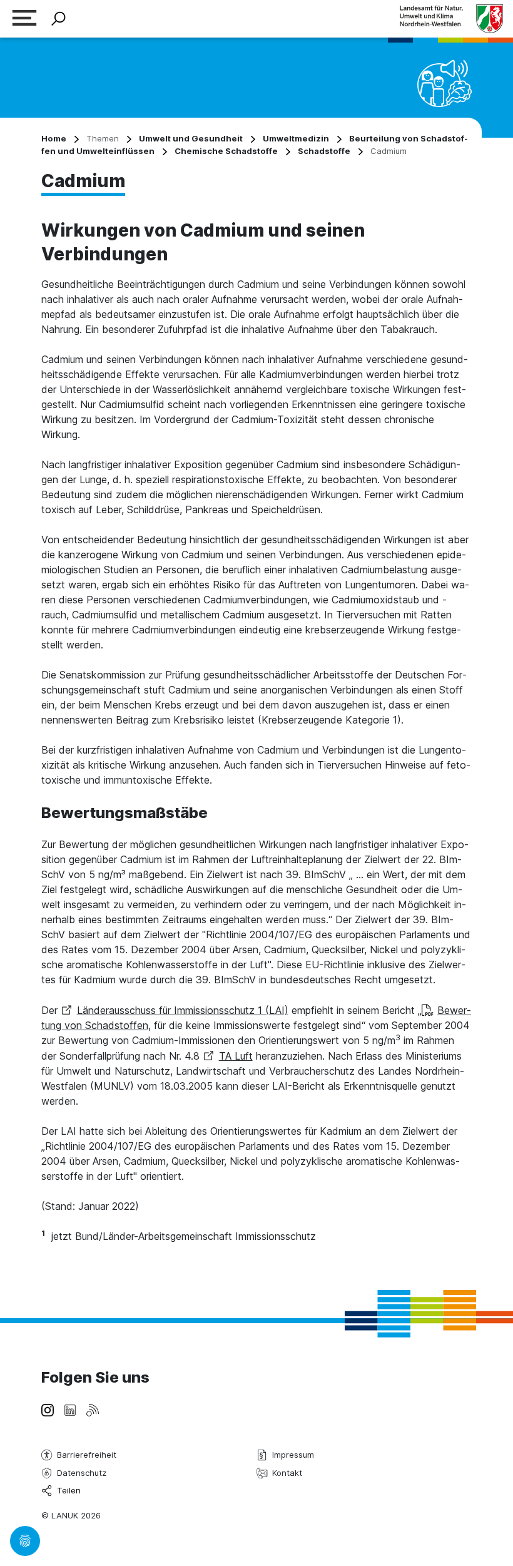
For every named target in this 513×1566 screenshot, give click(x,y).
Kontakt (287, 1473)
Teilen (69, 1490)
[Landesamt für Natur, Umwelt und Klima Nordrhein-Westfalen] (451, 18)
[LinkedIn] (70, 1408)
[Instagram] (47, 1408)
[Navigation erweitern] (24, 19)
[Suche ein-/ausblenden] (58, 19)
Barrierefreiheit (86, 1455)
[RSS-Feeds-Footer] (92, 1408)
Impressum (293, 1455)
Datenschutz (81, 1473)
